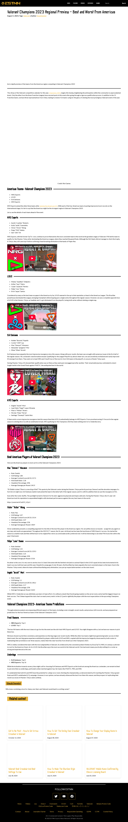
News (68, 3)
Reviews (83, 3)
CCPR (97, 811)
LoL (35, 804)
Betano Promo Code (104, 804)
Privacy (60, 811)
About (27, 811)
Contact (18, 811)
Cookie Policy (108, 811)
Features (75, 3)
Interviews (90, 3)
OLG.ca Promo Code (46, 806)
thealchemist (41, 16)
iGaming (98, 3)
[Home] (11, 3)
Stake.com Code (62, 806)
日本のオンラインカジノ (81, 806)
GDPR (89, 811)
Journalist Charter (39, 811)
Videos (28, 804)
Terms (52, 811)
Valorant (26, 16)
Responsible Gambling (75, 811)
